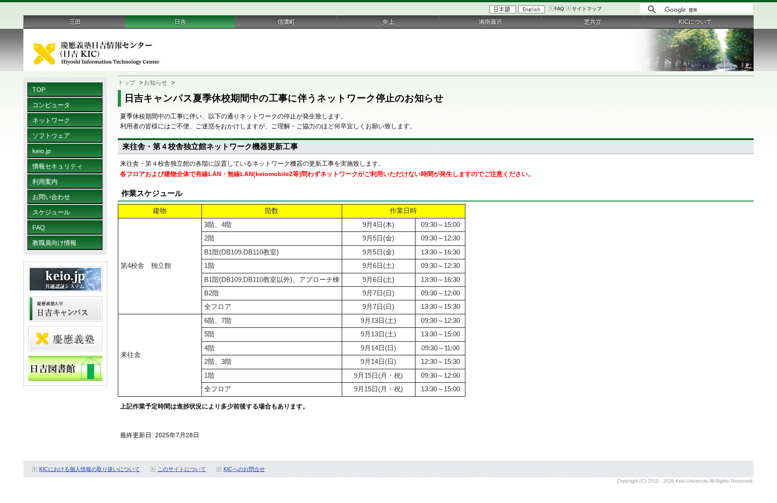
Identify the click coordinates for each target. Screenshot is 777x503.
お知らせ (155, 82)
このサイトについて (181, 469)
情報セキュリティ (57, 166)
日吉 (180, 21)
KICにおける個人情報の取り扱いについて (89, 469)
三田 (75, 21)
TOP (38, 89)
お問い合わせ (51, 196)
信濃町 (286, 21)
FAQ (559, 8)
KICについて (695, 21)
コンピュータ (51, 105)
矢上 (388, 21)
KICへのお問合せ (244, 469)
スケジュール (51, 212)
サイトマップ (587, 8)
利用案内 (45, 181)
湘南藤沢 (490, 21)
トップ (126, 82)
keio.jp (41, 150)
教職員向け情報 (54, 242)
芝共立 (593, 21)
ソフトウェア (51, 135)
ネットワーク (51, 120)
